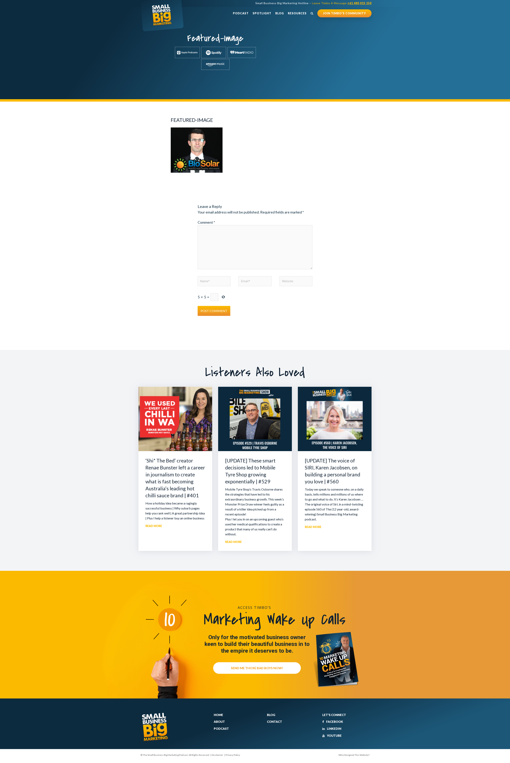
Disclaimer (217, 754)
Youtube (334, 735)
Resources (297, 13)
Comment (206, 222)
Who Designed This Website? (354, 754)
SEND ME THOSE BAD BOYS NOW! (257, 668)
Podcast (241, 13)
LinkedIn (333, 728)
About (219, 721)
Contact (274, 721)
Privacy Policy (233, 754)
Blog (279, 13)
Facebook (334, 721)
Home (218, 715)
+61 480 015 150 (359, 3)
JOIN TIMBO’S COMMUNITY (344, 13)
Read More (153, 526)
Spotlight (262, 13)
